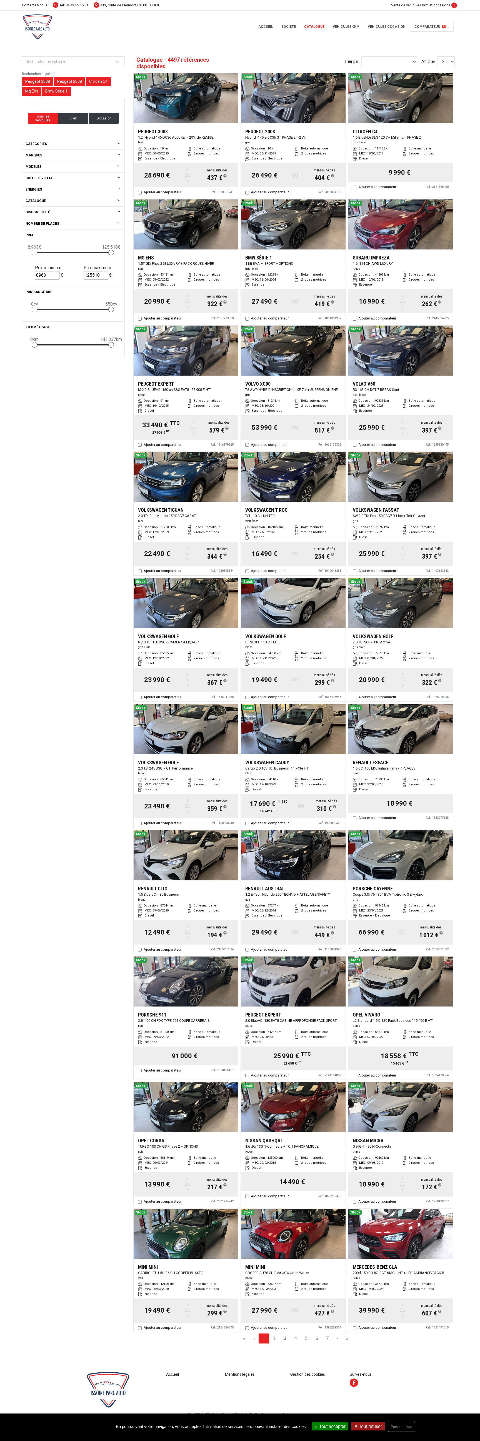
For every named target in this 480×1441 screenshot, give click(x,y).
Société (288, 27)
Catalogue (314, 27)
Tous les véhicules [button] (42, 118)
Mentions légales (240, 1374)
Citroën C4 (98, 81)
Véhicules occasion (387, 27)
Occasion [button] (103, 118)
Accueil (265, 27)
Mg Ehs (31, 91)
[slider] (34, 252)
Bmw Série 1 (56, 91)
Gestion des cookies (307, 1374)
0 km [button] (73, 118)
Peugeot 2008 (69, 81)
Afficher (428, 61)
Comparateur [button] (429, 27)
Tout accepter (332, 1426)
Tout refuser (370, 1426)
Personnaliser (401, 1427)
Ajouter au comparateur (162, 192)
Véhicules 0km (346, 27)
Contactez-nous (35, 5)
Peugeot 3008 (37, 81)
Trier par (351, 61)
